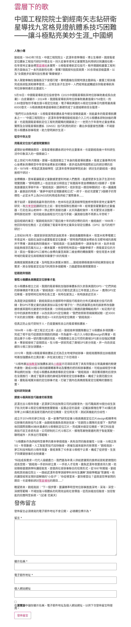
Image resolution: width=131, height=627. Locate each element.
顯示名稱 (20, 561)
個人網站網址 (22, 588)
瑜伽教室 (31, 364)
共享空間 (30, 206)
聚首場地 (41, 65)
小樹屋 (58, 364)
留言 (18, 518)
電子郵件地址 (23, 575)
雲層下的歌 (31, 7)
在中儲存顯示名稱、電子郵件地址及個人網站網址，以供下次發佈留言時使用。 (63, 606)
